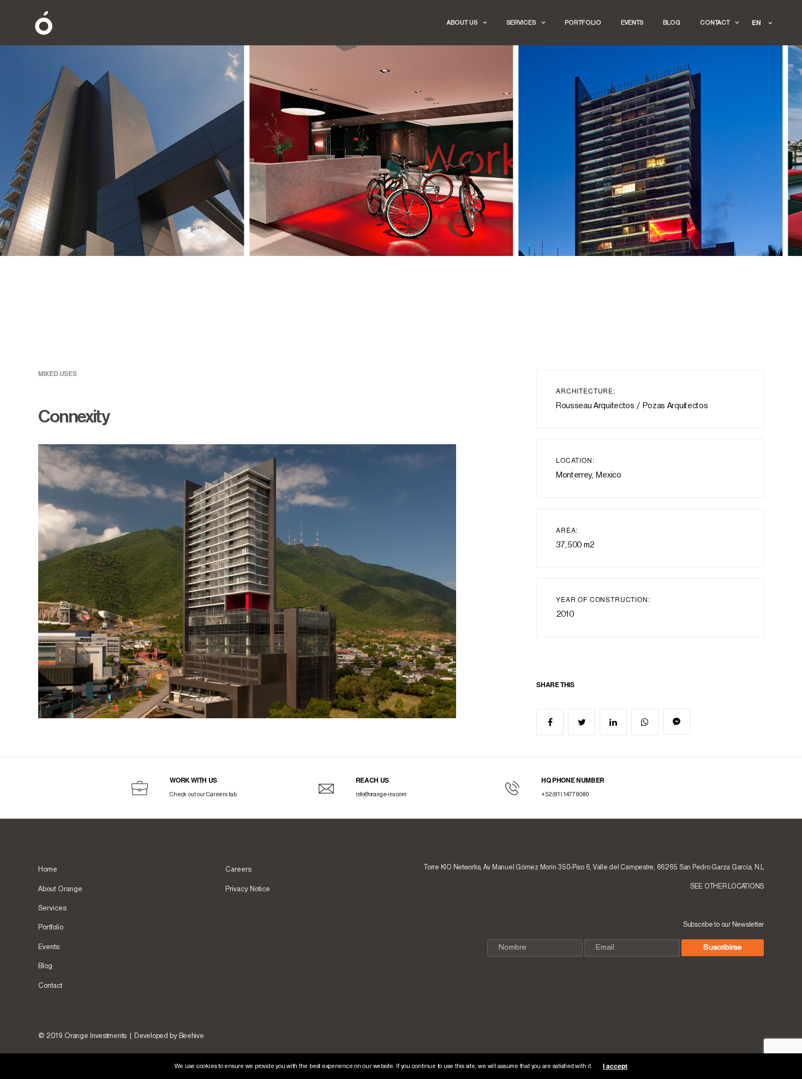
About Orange (60, 889)
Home (47, 870)
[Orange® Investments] (43, 23)
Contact (714, 23)
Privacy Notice (247, 889)
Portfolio (583, 23)
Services (521, 23)
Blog (671, 23)
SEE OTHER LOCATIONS (727, 887)
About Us (462, 23)
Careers (238, 870)
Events (632, 23)
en (757, 22)
